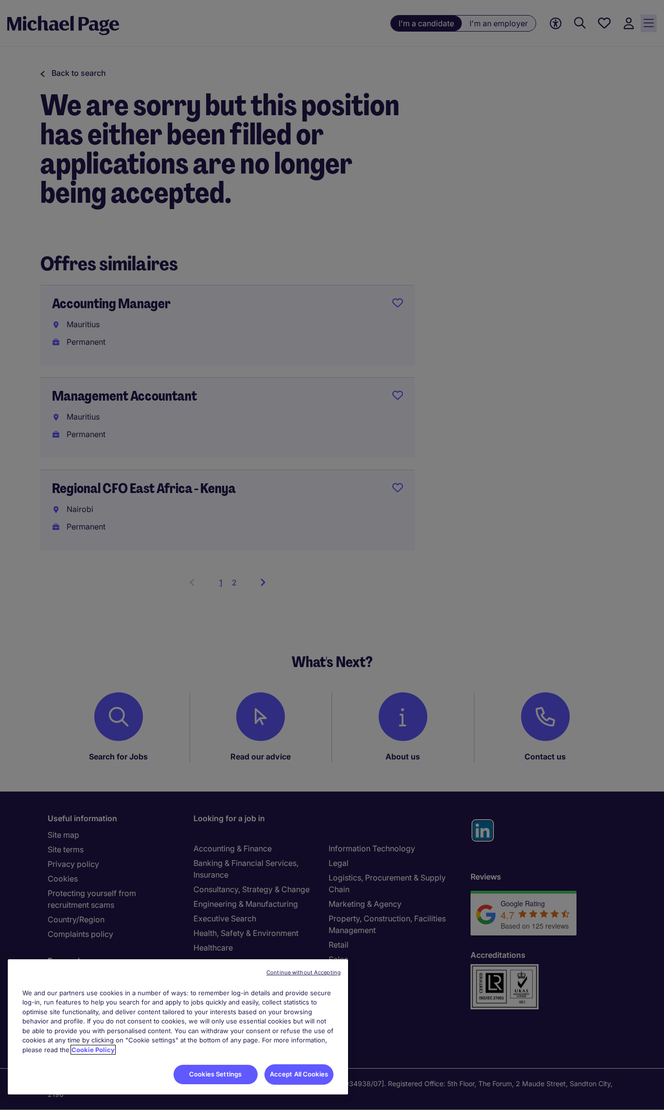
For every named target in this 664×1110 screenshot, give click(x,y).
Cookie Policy (93, 1050)
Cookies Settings (215, 1074)
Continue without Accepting (303, 972)
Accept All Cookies (299, 1074)
